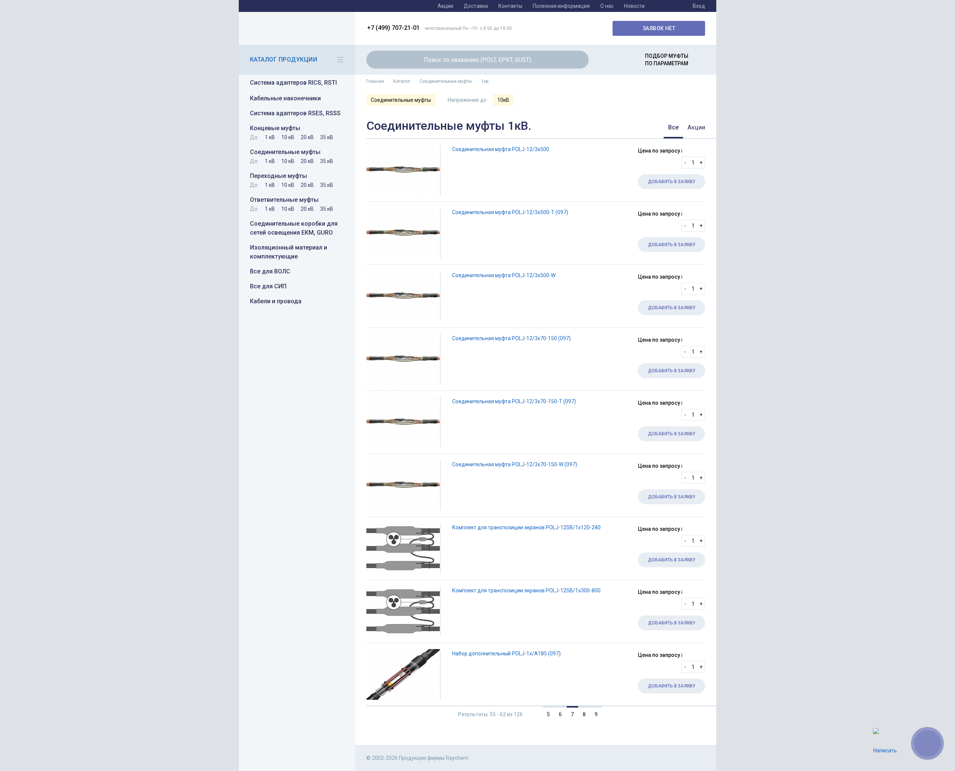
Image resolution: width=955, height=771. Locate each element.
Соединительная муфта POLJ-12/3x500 (500, 149)
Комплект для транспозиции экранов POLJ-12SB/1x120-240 (526, 527)
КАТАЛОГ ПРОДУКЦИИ (283, 59)
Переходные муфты (278, 175)
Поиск (579, 60)
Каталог (401, 81)
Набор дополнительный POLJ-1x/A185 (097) (506, 653)
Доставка (476, 6)
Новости (634, 6)
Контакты (510, 6)
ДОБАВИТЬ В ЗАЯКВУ (671, 181)
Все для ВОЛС (270, 271)
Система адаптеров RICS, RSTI (293, 82)
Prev (532, 714)
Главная (375, 81)
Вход (699, 6)
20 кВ (307, 137)
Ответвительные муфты (284, 199)
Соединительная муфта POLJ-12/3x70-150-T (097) (514, 401)
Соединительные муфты (285, 152)
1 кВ (270, 137)
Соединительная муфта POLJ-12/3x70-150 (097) (511, 338)
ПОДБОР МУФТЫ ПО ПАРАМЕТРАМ (666, 59)
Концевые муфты (275, 128)
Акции (445, 6)
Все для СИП (268, 286)
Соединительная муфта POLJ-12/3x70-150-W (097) (514, 464)
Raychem (296, 28)
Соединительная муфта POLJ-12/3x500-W (503, 275)
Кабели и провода (275, 301)
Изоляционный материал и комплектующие (288, 252)
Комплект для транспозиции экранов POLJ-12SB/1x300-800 (526, 590)
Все (673, 127)
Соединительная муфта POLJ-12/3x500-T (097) (510, 212)
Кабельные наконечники (285, 98)
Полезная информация (561, 6)
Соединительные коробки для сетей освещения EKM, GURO (294, 228)
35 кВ (326, 137)
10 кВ (287, 137)
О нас (607, 6)
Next (612, 714)
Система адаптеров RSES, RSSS (295, 113)
